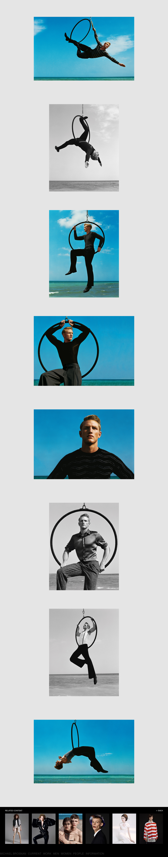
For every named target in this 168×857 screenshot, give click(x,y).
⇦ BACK (159, 810)
